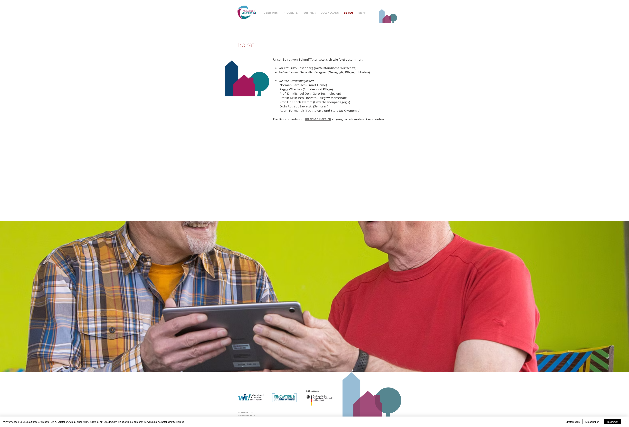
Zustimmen (612, 421)
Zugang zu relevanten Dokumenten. (345, 119)
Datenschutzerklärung (172, 421)
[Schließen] (625, 421)
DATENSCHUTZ (247, 415)
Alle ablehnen (592, 421)
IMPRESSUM (245, 412)
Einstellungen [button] (573, 421)
